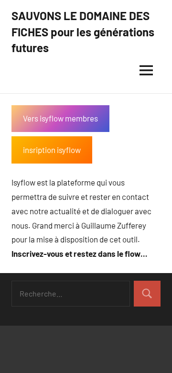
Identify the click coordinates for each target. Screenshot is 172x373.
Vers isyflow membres (60, 118)
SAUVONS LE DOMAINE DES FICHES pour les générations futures (82, 32)
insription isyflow (52, 149)
